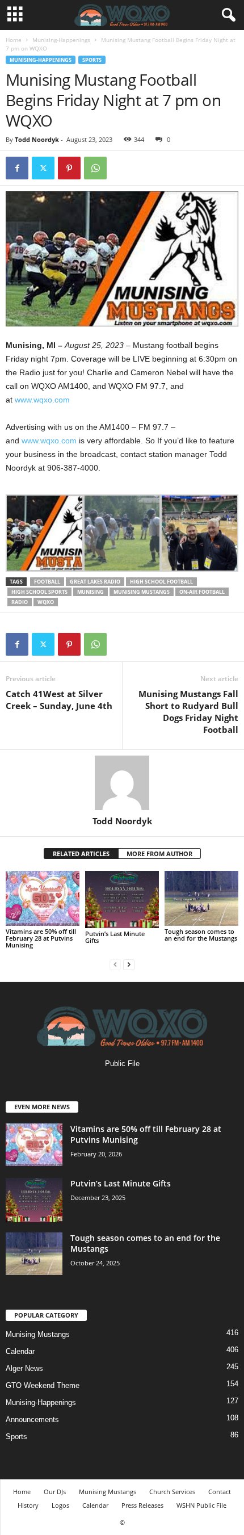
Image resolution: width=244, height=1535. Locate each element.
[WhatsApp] (95, 168)
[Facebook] (17, 168)
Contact (219, 1491)
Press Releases (142, 1505)
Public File (122, 1063)
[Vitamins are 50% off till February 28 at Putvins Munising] (42, 898)
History (28, 1505)
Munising (90, 591)
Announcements (32, 1419)
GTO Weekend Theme (42, 1385)
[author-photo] (122, 783)
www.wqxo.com (49, 440)
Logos (60, 1505)
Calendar (20, 1351)
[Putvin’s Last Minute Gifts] (122, 899)
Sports (92, 60)
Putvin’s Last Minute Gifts (115, 937)
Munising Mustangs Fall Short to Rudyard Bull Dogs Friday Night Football (188, 711)
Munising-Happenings (61, 40)
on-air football (202, 591)
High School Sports (39, 591)
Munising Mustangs (141, 591)
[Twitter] (43, 168)
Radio (19, 602)
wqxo (45, 602)
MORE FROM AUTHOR (159, 853)
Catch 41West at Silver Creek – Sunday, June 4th (59, 699)
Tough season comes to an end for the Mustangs (201, 934)
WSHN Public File (201, 1505)
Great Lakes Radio (95, 581)
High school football (161, 581)
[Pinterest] (69, 168)
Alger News (24, 1368)
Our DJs (55, 1491)
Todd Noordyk (37, 139)
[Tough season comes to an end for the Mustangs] (201, 898)
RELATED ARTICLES (81, 853)
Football (47, 581)
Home (14, 40)
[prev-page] (115, 964)
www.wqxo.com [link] (42, 399)
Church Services (172, 1491)
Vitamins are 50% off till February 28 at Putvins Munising (41, 938)
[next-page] (128, 964)
